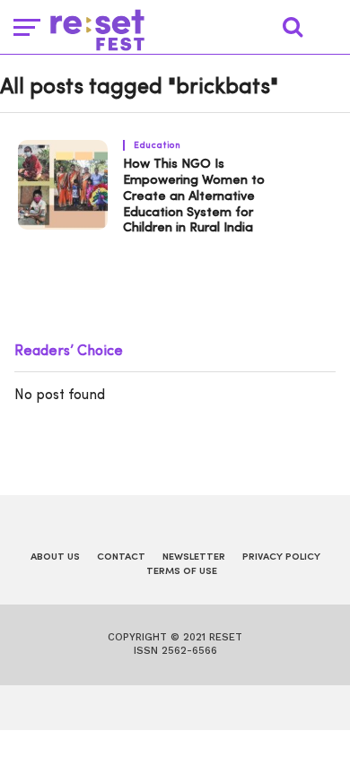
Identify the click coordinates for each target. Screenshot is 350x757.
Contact (121, 557)
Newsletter (193, 557)
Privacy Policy (281, 557)
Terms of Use (181, 572)
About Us (55, 557)
